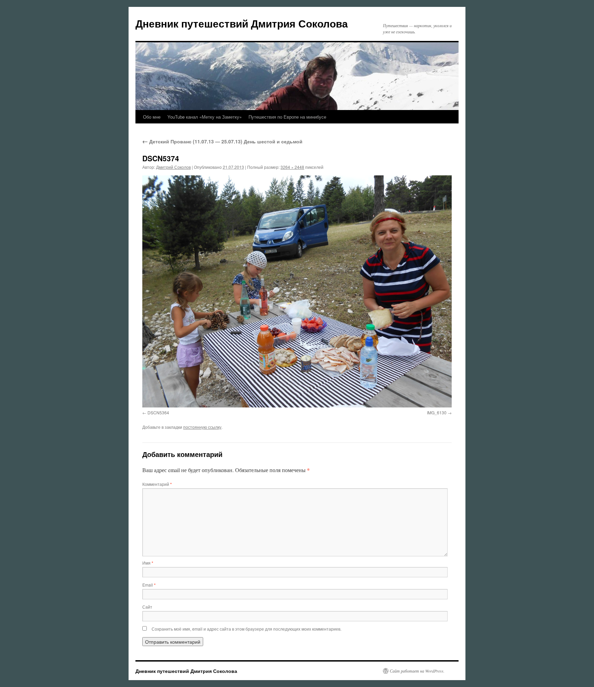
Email (149, 585)
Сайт (147, 607)
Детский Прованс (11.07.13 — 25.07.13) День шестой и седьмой (222, 141)
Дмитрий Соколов (173, 167)
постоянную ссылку (202, 427)
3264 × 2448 (292, 167)
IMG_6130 (437, 412)
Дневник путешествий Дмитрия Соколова (241, 23)
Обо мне (152, 116)
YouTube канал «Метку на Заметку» (204, 116)
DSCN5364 (158, 412)
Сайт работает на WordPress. (417, 671)
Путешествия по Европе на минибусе (287, 116)
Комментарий (157, 484)
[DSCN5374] (297, 291)
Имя (147, 563)
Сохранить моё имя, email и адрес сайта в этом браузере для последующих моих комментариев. (246, 629)
